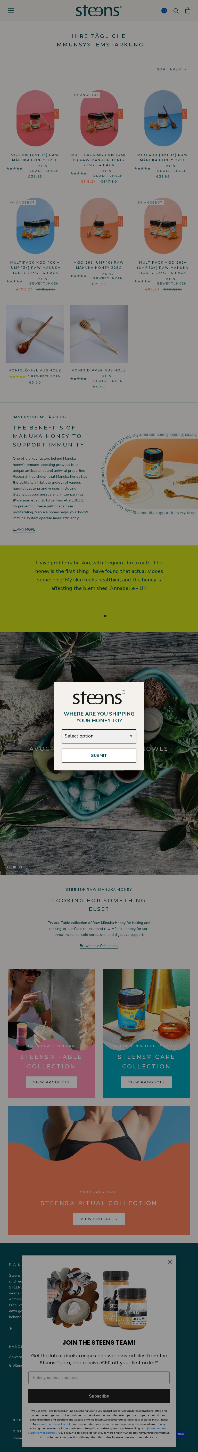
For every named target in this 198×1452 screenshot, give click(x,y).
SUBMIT (99, 755)
